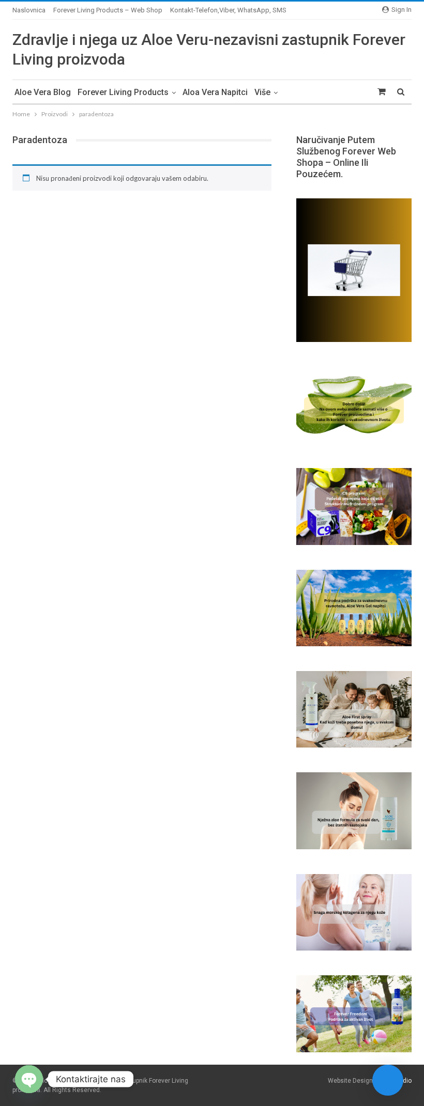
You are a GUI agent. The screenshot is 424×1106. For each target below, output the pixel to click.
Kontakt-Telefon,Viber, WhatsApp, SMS (228, 10)
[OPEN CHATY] (29, 1079)
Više (262, 92)
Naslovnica (29, 10)
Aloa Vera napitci (215, 92)
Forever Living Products (123, 92)
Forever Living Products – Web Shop (107, 10)
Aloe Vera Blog (42, 92)
